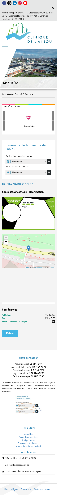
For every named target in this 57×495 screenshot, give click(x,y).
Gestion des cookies (42, 489)
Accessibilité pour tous (28, 437)
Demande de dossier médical (28, 446)
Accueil (18, 93)
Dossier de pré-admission (28, 443)
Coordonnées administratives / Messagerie (23, 471)
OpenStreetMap (39, 267)
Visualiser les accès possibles (17, 464)
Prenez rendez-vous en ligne (14, 321)
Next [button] (53, 120)
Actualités (28, 434)
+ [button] (6, 237)
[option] (28, 120)
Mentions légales (11, 489)
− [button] (6, 241)
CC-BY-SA (51, 267)
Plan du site (26, 489)
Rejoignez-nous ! (28, 440)
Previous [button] (4, 120)
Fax (28, 318)
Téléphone (28, 315)
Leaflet (27, 267)
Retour (10, 333)
